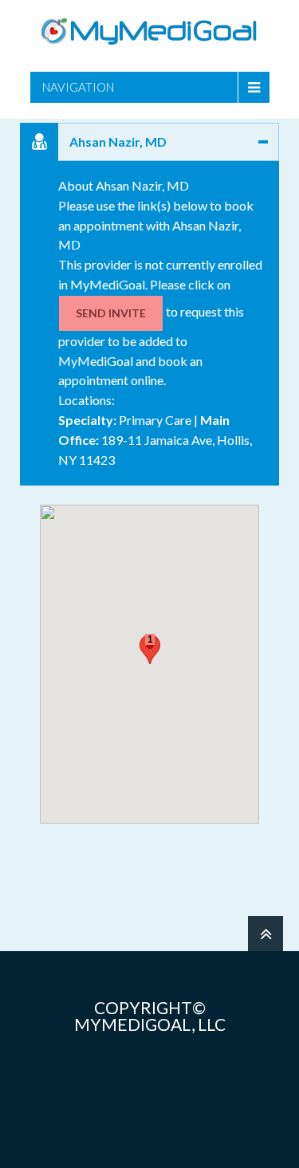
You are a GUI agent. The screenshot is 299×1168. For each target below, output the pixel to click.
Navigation (78, 87)
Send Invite (111, 313)
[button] (150, 649)
